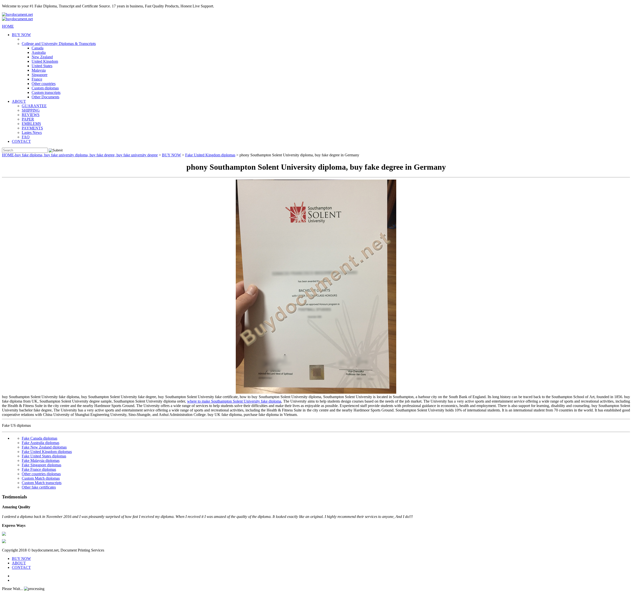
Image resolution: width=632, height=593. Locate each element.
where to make (199, 401)
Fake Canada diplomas (39, 438)
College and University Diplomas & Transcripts (59, 43)
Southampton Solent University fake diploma (246, 401)
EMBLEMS (31, 124)
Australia (39, 52)
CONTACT (21, 141)
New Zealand (42, 57)
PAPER (28, 119)
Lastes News (32, 132)
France (37, 79)
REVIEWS (31, 115)
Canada (37, 48)
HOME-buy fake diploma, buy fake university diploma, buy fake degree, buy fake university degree (80, 155)
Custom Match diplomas (41, 478)
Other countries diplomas (41, 474)
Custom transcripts (46, 92)
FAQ (26, 137)
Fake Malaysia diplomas (40, 460)
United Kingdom (45, 61)
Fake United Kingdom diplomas (210, 155)
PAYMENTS (32, 128)
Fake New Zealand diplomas (44, 447)
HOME (8, 26)
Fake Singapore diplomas (41, 465)
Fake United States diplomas (44, 456)
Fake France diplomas (39, 469)
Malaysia (39, 70)
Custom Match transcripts (41, 483)
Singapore (39, 75)
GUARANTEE (34, 106)
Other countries (44, 84)
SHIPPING (31, 110)
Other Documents (45, 97)
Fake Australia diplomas (40, 443)
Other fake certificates (39, 487)
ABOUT (19, 101)
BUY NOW (21, 35)
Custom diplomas (45, 88)
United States (42, 66)
